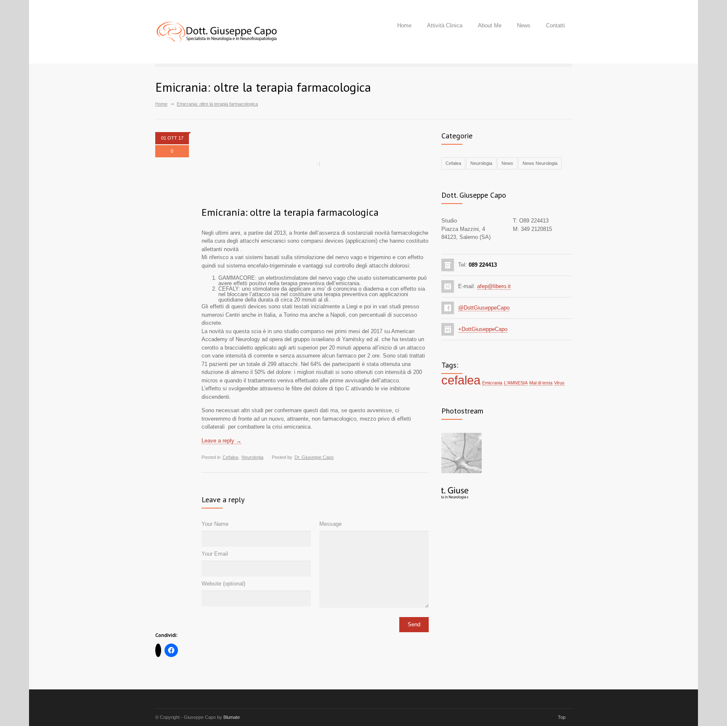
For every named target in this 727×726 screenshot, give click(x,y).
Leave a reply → (221, 440)
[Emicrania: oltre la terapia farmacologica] (315, 163)
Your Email (215, 553)
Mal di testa (540, 382)
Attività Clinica (444, 25)
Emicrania (492, 382)
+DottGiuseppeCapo (482, 329)
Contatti (555, 25)
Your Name (215, 524)
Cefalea (230, 457)
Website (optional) (223, 583)
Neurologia (252, 457)
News (524, 25)
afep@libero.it (494, 286)
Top (561, 717)
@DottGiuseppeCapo (483, 308)
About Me (489, 25)
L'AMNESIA (516, 382)
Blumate (231, 717)
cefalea (460, 380)
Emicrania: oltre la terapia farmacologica (290, 212)
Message (330, 524)
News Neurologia (540, 163)
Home (404, 25)
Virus (559, 382)
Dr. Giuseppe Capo (314, 457)
